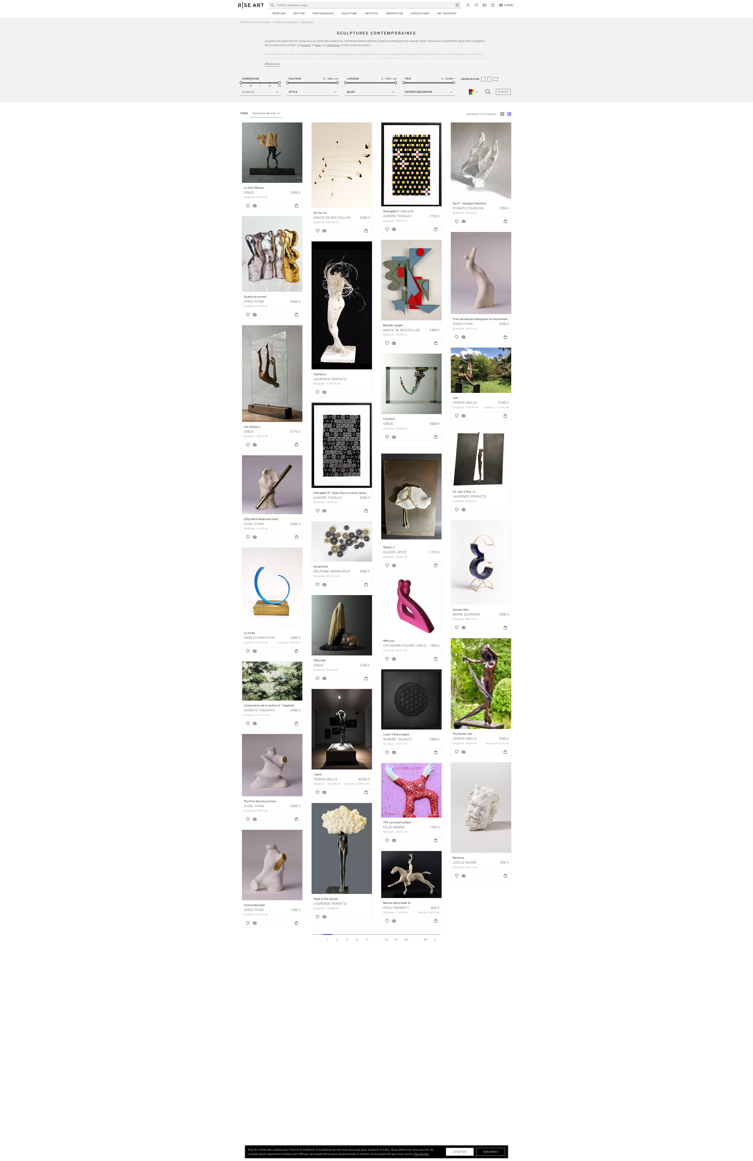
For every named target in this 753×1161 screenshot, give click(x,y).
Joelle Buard (465, 862)
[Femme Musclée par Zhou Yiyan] (272, 865)
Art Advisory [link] (447, 13)
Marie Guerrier (466, 614)
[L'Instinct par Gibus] (411, 384)
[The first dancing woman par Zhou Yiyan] (272, 765)
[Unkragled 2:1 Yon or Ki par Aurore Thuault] (411, 164)
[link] (457, 5)
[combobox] (264, 113)
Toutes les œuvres (286, 22)
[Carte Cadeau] (484, 5)
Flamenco (320, 374)
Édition (299, 13)
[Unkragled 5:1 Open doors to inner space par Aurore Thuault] (342, 445)
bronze (305, 45)
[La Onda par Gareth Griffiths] (272, 588)
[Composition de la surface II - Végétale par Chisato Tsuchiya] (272, 681)
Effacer (503, 92)
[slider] (241, 83)
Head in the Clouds (326, 898)
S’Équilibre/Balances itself (261, 519)
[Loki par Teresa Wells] (481, 370)
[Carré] (502, 114)
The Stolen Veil (462, 733)
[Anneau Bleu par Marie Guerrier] (481, 562)
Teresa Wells (465, 402)
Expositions (420, 13)
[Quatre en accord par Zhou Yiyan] (272, 254)
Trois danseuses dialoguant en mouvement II (482, 319)
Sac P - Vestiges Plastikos (469, 203)
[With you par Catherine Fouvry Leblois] (411, 606)
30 (406, 939)
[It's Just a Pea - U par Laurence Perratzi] (481, 456)
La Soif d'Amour (254, 187)
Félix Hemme (394, 827)
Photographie (323, 13)
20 (396, 939)
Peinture (279, 13)
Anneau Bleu (461, 609)
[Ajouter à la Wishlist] (248, 206)
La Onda (249, 632)
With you (389, 640)
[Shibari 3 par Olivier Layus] (411, 495)
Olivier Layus (395, 552)
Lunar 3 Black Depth (396, 734)
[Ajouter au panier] (296, 206)
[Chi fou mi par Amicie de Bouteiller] (342, 165)
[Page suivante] (435, 939)
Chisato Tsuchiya (468, 208)
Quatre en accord (255, 296)
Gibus (249, 192)
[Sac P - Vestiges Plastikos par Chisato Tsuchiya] (481, 160)
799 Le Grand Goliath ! (398, 822)
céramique (333, 45)
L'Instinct (389, 419)
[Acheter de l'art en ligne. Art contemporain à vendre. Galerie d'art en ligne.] (251, 5)
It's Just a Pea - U (464, 491)
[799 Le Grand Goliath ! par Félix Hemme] (411, 790)
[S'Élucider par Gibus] (342, 625)
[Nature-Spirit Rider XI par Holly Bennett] (411, 874)
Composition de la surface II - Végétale (269, 705)
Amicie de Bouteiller (332, 217)
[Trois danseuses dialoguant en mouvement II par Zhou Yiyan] (481, 273)
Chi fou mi (320, 212)
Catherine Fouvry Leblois (406, 645)
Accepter (460, 1151)
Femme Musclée (254, 905)
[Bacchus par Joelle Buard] (481, 807)
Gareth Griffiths (259, 638)
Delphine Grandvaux (332, 571)
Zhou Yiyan (254, 301)
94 (425, 939)
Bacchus (458, 857)
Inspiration (394, 13)
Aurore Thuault (397, 216)
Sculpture (349, 13)
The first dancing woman (260, 801)
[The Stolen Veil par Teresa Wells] (481, 683)
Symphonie (321, 566)
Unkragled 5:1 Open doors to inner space (340, 492)
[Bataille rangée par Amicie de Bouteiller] (411, 280)
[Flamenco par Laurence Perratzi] (342, 305)
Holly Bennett (396, 908)
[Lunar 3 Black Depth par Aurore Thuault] (411, 699)
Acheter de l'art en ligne (255, 22)
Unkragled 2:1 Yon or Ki (398, 211)
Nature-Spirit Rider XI (397, 903)
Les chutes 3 (252, 426)
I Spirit (318, 774)
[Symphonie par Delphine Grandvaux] (342, 541)
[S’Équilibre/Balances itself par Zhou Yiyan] (272, 484)
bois (318, 45)
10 (386, 939)
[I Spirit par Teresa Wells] (342, 729)
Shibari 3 (389, 547)
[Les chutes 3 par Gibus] (272, 373)
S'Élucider (320, 660)
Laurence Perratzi (330, 379)
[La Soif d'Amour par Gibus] (272, 152)
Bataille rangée (393, 325)
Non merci (490, 1151)
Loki (455, 397)
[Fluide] (509, 114)
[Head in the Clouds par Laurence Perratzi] (342, 848)
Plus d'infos (421, 1154)
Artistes (371, 13)
